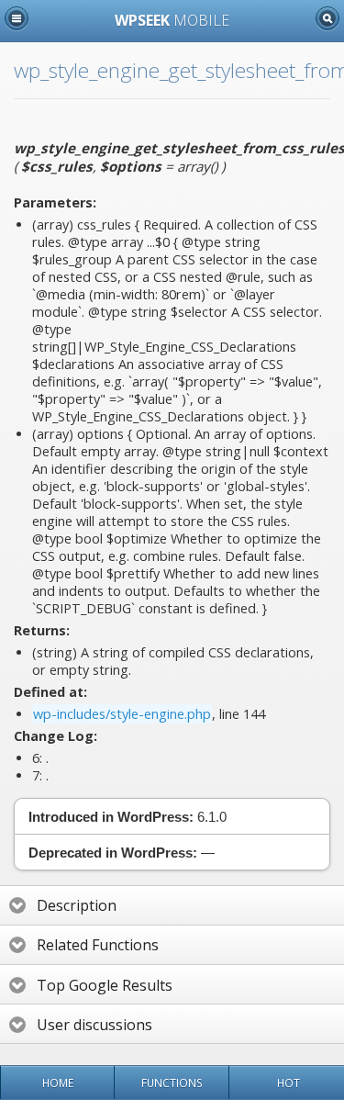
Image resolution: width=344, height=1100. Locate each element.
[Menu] (16, 18)
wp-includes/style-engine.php (122, 714)
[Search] (327, 18)
